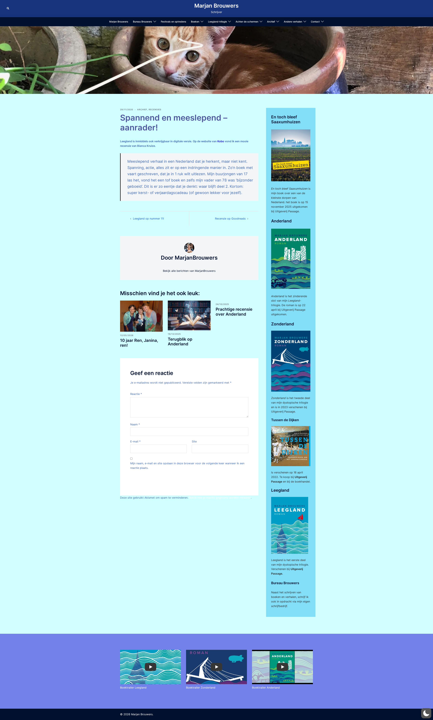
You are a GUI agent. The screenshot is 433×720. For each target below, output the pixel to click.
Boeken (195, 21)
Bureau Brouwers (142, 21)
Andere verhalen (293, 21)
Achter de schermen (247, 21)
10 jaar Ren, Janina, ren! (139, 343)
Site (194, 441)
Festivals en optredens (173, 21)
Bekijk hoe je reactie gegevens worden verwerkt (220, 497)
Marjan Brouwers (216, 5)
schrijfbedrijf (279, 606)
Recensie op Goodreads (230, 218)
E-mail (135, 441)
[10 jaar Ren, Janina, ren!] (141, 315)
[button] (8, 8)
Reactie (136, 394)
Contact (315, 21)
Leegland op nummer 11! (148, 218)
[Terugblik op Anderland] (189, 315)
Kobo (220, 141)
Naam (135, 424)
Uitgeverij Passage (293, 309)
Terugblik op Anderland (180, 342)
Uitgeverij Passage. (287, 211)
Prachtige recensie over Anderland (234, 312)
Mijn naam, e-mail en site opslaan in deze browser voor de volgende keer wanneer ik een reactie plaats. (187, 466)
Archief (271, 21)
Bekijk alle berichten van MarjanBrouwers (189, 270)
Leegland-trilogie (217, 21)
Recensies (155, 109)
